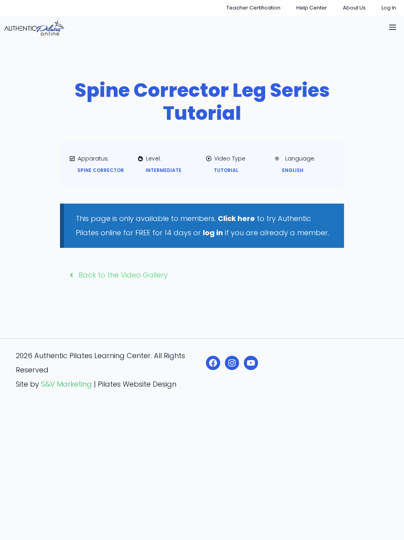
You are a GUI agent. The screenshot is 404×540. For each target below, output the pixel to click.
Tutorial (226, 170)
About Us (354, 7)
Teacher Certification (253, 7)
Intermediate (163, 170)
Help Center (311, 7)
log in (213, 233)
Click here (236, 218)
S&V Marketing (66, 384)
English (292, 170)
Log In (389, 7)
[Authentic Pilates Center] (34, 28)
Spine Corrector (100, 170)
